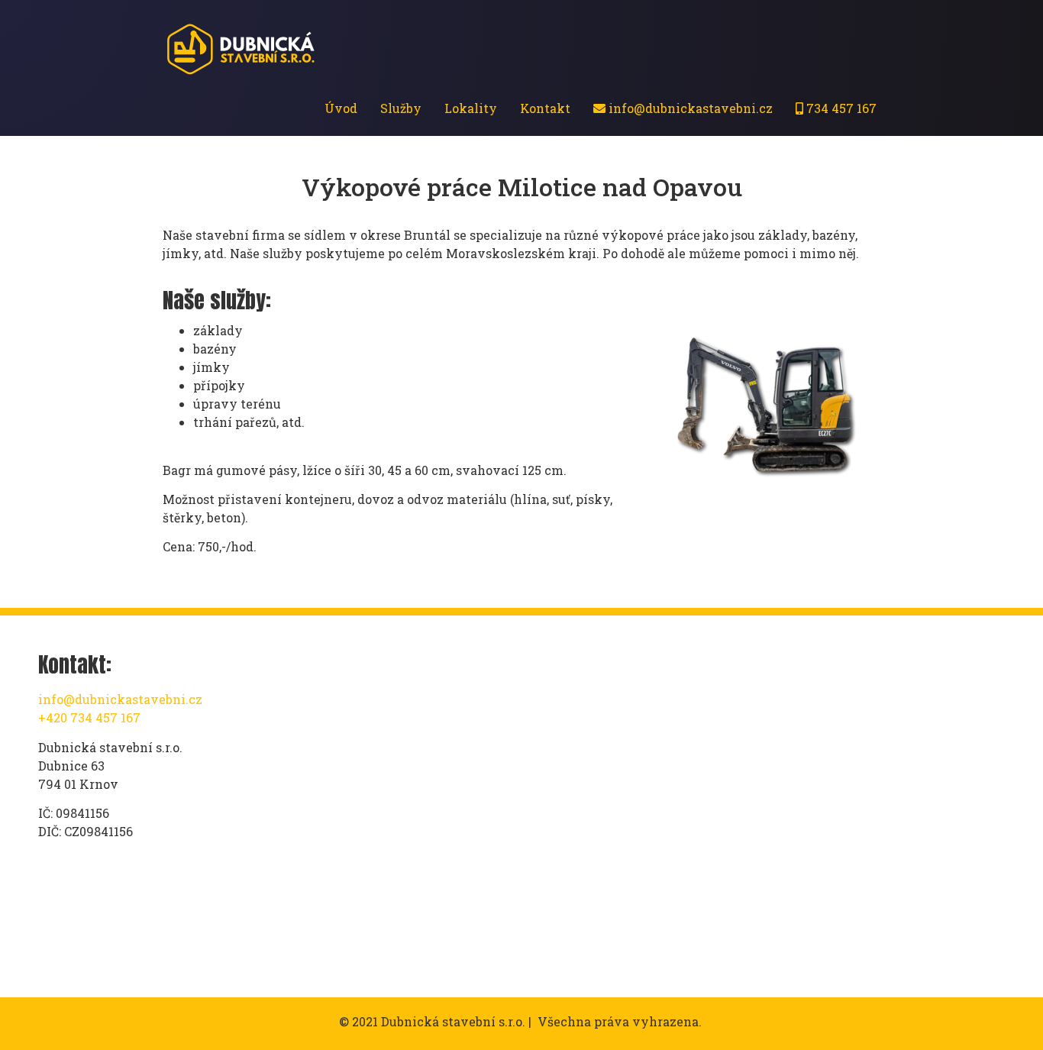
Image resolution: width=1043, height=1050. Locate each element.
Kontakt (545, 108)
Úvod (341, 108)
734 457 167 (840, 108)
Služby (400, 108)
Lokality (470, 108)
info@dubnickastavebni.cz (689, 108)
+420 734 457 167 (89, 717)
